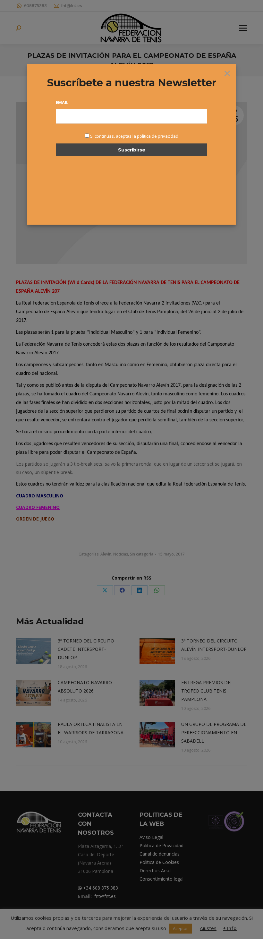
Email (62, 102)
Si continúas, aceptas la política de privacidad (134, 136)
